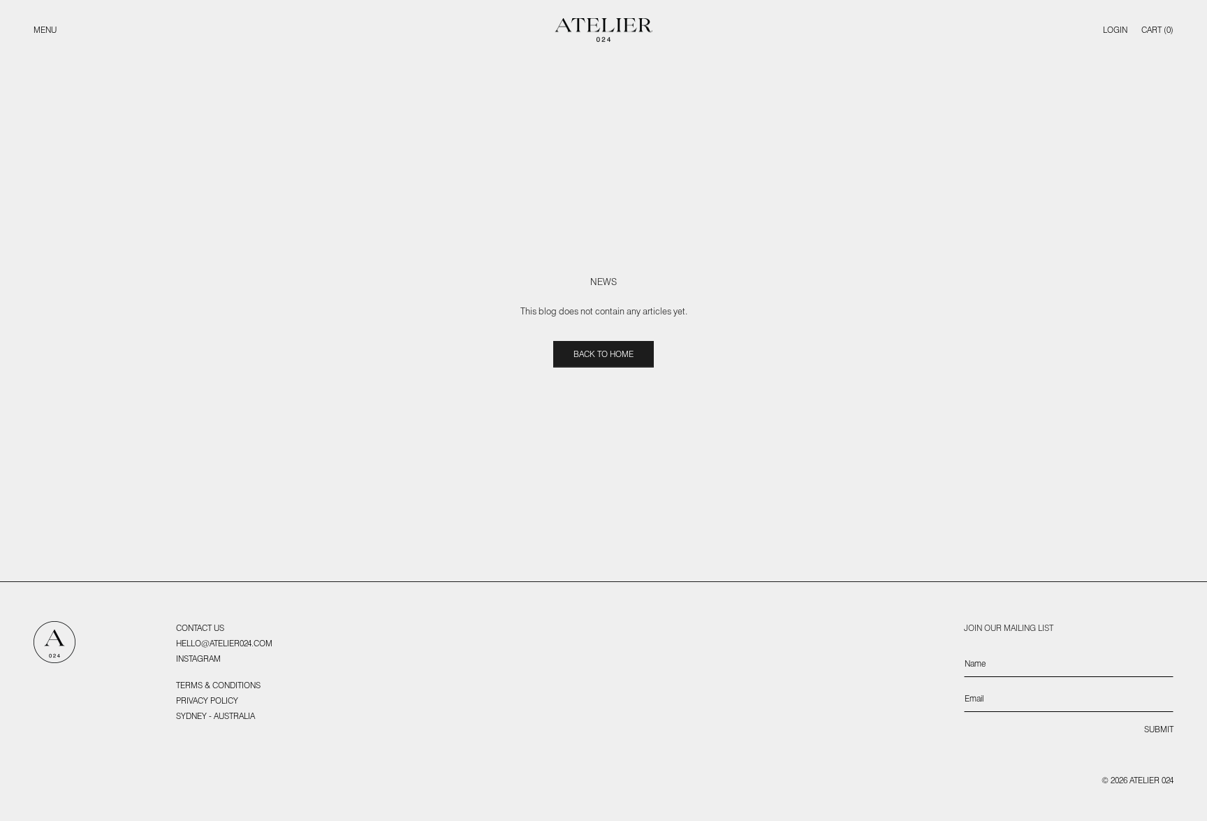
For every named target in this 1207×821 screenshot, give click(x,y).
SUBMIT (1158, 729)
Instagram (198, 658)
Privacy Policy (207, 700)
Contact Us (200, 628)
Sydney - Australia (215, 716)
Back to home (603, 354)
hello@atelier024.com (224, 643)
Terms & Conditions (218, 685)
